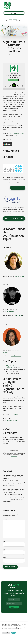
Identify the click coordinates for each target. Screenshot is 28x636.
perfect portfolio (13, 454)
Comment (5, 519)
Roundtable (19, 454)
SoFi (9, 133)
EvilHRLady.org (15, 414)
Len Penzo (19, 315)
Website (4, 557)
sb (22, 454)
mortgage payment (21, 453)
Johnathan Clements (7, 453)
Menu (15, 13)
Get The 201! (13, 79)
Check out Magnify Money (14, 218)
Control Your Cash (19, 276)
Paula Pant (6, 454)
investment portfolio (20, 452)
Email (4, 549)
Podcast (16, 450)
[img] (19, 80)
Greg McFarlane (12, 452)
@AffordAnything (16, 356)
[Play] (14, 85)
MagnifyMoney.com (19, 133)
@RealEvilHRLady (12, 420)
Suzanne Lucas (14, 455)
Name (4, 541)
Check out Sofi (17, 188)
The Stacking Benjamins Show (12, 5)
